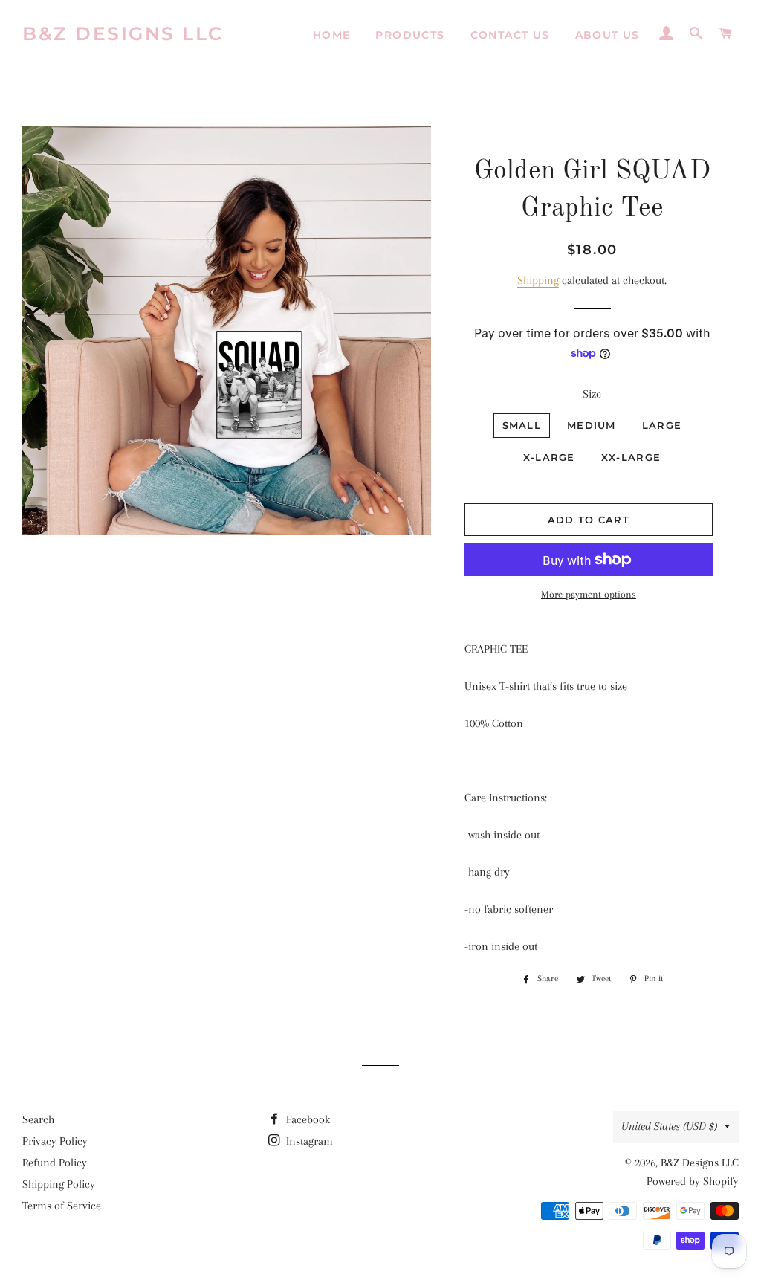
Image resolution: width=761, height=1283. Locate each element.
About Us (607, 35)
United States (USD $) (669, 1126)
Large (662, 425)
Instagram (308, 1141)
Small (522, 425)
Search (38, 1119)
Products (409, 35)
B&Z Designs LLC (123, 33)
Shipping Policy (58, 1184)
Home (332, 35)
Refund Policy (54, 1162)
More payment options (588, 594)
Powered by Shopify (693, 1181)
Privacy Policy (55, 1141)
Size (592, 394)
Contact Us (510, 35)
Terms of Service (61, 1205)
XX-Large (631, 457)
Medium (591, 425)
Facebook (306, 1119)
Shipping (538, 280)
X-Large (549, 457)
